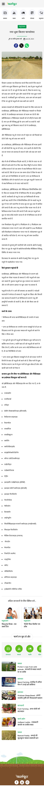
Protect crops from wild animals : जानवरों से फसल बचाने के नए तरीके (29, 670)
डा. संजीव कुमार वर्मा (16, 39)
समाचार (5, 18)
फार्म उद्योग (21, 719)
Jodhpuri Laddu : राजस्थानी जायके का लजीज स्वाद (28, 723)
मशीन (23, 18)
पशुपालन (41, 18)
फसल (14, 18)
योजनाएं (32, 18)
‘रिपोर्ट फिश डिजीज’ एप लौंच (32, 625)
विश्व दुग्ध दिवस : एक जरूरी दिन (9, 625)
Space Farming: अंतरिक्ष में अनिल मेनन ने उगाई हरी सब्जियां (30, 683)
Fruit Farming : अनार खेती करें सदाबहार (29, 710)
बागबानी (21, 705)
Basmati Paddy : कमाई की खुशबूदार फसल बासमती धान (28, 737)
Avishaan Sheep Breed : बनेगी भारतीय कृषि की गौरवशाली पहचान (30, 697)
